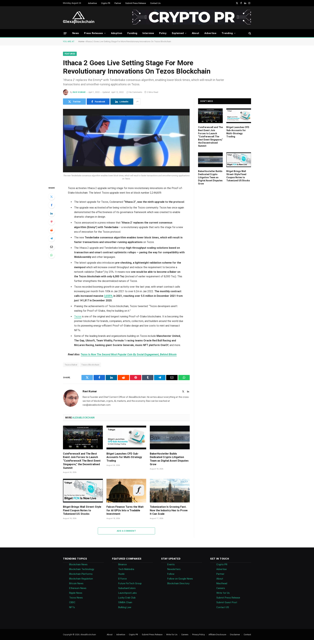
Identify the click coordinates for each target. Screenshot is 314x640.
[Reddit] (51, 230)
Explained (178, 33)
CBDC (72, 602)
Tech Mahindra (126, 569)
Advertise (92, 3)
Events (171, 564)
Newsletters (174, 569)
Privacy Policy (198, 634)
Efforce (122, 578)
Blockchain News (78, 564)
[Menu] (65, 33)
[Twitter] (51, 196)
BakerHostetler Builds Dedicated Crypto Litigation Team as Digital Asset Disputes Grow (169, 459)
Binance (122, 564)
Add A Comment (126, 531)
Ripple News (75, 592)
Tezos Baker (71, 364)
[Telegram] (51, 238)
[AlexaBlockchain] (78, 18)
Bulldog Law (124, 607)
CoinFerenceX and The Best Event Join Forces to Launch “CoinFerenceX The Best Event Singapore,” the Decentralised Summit (82, 460)
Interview (148, 33)
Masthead (221, 583)
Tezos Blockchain (90, 364)
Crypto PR (105, 3)
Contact (247, 634)
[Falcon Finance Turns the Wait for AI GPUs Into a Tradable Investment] (126, 490)
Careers (220, 588)
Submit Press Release (135, 3)
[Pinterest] (51, 221)
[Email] (51, 246)
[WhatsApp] (51, 255)
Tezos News (76, 597)
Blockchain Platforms (81, 573)
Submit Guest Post (226, 602)
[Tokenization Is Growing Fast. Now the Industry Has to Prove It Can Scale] (170, 490)
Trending (227, 33)
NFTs (72, 607)
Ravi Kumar (79, 92)
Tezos (77, 316)
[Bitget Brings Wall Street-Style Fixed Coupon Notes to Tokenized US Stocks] (83, 490)
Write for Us (223, 592)
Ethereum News (77, 588)
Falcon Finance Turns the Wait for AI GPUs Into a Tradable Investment (125, 510)
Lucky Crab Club (127, 597)
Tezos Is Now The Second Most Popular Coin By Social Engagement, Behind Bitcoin (129, 354)
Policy (163, 33)
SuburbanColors (127, 588)
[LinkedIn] (51, 213)
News (75, 33)
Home (81, 41)
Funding (132, 33)
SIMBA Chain (125, 602)
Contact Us (155, 3)
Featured (70, 54)
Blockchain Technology (81, 569)
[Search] (249, 33)
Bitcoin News (76, 583)
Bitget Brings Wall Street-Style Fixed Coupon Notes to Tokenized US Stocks (82, 510)
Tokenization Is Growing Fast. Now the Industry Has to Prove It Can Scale (169, 510)
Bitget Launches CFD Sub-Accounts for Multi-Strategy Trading (124, 457)
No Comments (135, 92)
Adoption (116, 33)
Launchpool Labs (127, 592)
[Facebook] (51, 205)
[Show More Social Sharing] (137, 101)
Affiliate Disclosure (217, 634)
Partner (117, 3)
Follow (170, 573)
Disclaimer (235, 634)
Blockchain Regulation (81, 578)
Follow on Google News (180, 578)
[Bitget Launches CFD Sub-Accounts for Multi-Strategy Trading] (126, 437)
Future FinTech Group (130, 583)
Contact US (222, 607)
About (195, 33)
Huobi (121, 573)
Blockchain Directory (178, 583)
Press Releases (93, 33)
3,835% (108, 295)
